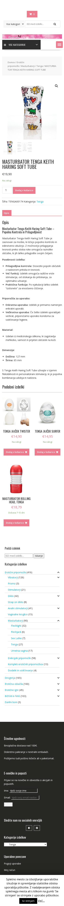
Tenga (40, 66)
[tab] (6, 213)
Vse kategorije (17, 44)
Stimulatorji (14, 589)
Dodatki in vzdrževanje (20, 670)
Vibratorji (13, 577)
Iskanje (39, 555)
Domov (11, 62)
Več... (41, 901)
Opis (6, 213)
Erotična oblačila (14, 683)
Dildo (11, 596)
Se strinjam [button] (28, 900)
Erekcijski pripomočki (19, 658)
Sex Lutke (16, 638)
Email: (7, 797)
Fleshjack (16, 631)
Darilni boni (11, 702)
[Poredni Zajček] (32, 37)
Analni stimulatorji (18, 608)
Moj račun (9, 870)
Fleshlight (16, 625)
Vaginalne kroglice (18, 614)
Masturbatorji (28, 66)
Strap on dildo (15, 602)
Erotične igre (12, 690)
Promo (12, 583)
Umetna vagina (19, 650)
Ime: (6, 790)
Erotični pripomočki (15, 572)
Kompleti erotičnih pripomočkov (25, 664)
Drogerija (10, 677)
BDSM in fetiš (12, 696)
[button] (59, 44)
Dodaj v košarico (24, 190)
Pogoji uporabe (12, 863)
